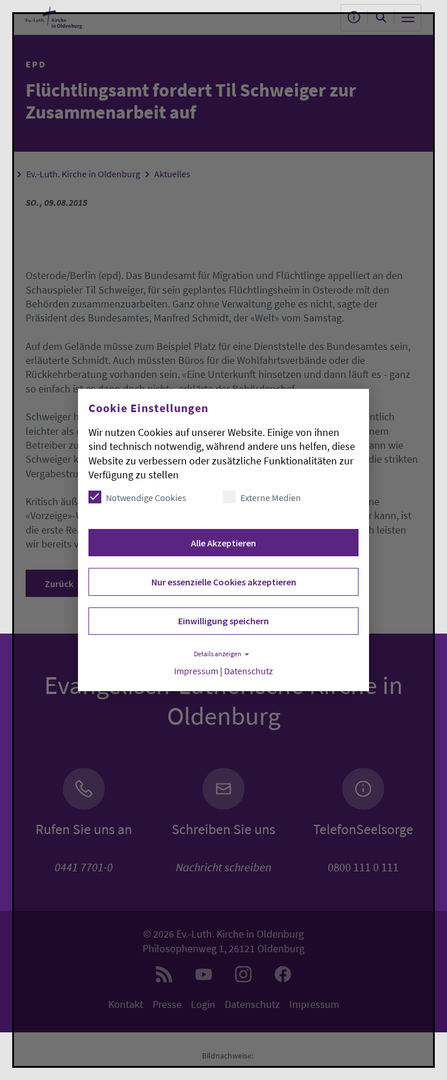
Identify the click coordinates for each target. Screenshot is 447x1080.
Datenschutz (248, 671)
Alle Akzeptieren (223, 543)
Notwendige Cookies (146, 497)
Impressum (196, 671)
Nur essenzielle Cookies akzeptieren (223, 582)
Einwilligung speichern (223, 621)
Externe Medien (270, 497)
